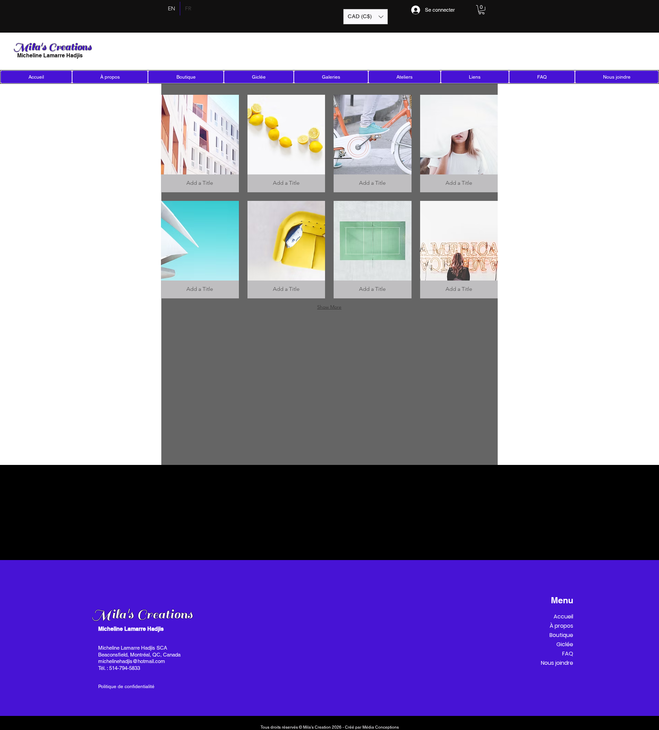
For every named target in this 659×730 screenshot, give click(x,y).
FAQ (567, 654)
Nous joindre (557, 663)
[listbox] (365, 16)
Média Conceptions (380, 727)
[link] (481, 9)
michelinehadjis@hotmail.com (131, 661)
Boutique (561, 635)
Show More (329, 307)
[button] (365, 16)
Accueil (563, 616)
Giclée (564, 644)
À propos (561, 626)
